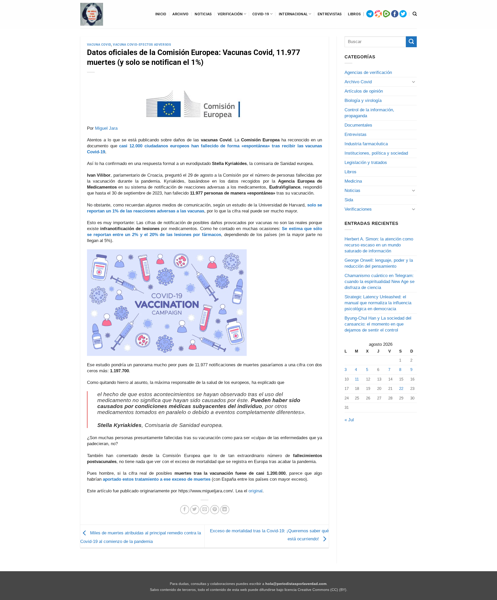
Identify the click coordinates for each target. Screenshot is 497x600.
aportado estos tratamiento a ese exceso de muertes (156, 479)
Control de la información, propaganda (369, 112)
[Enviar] (411, 41)
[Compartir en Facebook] (184, 509)
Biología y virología (363, 100)
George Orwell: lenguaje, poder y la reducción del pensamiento (379, 263)
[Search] (415, 14)
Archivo (180, 14)
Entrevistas (330, 14)
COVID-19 (260, 14)
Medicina (353, 181)
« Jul (349, 419)
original (255, 490)
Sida (349, 199)
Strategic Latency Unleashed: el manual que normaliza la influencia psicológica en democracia (378, 302)
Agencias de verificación (368, 72)
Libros (354, 14)
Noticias (203, 14)
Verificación (230, 14)
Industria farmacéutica (366, 143)
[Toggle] (414, 81)
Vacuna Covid (99, 44)
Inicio (160, 14)
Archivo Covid (358, 81)
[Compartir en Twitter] (194, 509)
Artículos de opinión (364, 91)
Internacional (293, 14)
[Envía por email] (204, 509)
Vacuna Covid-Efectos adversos (142, 44)
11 (357, 379)
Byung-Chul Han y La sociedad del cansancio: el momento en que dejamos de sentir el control (378, 324)
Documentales (358, 125)
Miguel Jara (106, 128)
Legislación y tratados (366, 162)
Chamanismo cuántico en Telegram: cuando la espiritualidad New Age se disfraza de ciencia (379, 281)
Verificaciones (358, 209)
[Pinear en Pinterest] (214, 509)
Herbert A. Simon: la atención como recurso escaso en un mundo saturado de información (379, 245)
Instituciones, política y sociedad (376, 153)
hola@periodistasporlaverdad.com (295, 584)
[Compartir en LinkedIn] (224, 509)
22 (401, 388)
